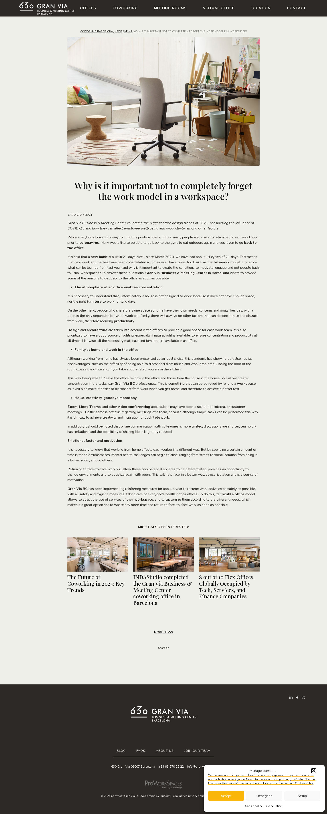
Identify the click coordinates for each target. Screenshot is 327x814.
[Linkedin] (291, 697)
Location (261, 8)
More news (163, 632)
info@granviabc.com (201, 766)
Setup (302, 796)
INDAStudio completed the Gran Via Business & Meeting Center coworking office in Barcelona (162, 589)
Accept (226, 796)
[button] (313, 771)
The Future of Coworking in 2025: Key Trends (95, 583)
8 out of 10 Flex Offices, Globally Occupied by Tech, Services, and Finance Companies (227, 586)
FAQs (140, 751)
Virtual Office (218, 8)
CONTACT (296, 8)
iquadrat (165, 796)
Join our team (197, 751)
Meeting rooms (170, 8)
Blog (121, 751)
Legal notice (179, 796)
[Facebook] (297, 697)
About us (165, 751)
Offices (88, 8)
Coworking (125, 8)
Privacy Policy (272, 806)
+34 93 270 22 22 (171, 766)
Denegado (264, 796)
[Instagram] (303, 697)
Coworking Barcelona (96, 31)
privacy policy (197, 796)
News (118, 31)
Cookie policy (253, 806)
